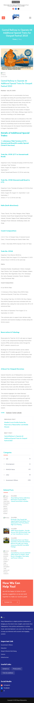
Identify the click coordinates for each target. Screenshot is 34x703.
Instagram (6, 685)
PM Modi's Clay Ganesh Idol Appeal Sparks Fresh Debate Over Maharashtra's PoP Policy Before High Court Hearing (20, 522)
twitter (14, 413)
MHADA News (18, 469)
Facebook (6, 688)
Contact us (6, 669)
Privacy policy (17, 669)
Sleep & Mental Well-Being (9, 651)
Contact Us (8, 602)
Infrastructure (5, 657)
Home (15, 39)
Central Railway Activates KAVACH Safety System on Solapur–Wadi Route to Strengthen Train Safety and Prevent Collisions (20, 555)
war (18, 459)
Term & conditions (8, 673)
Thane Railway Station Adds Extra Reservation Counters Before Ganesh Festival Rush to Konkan (20, 499)
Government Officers (18, 480)
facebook (9, 413)
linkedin (19, 413)
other (18, 475)
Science (3, 654)
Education (4, 648)
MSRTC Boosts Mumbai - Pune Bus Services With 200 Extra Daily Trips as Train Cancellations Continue (20, 532)
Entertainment (18, 464)
